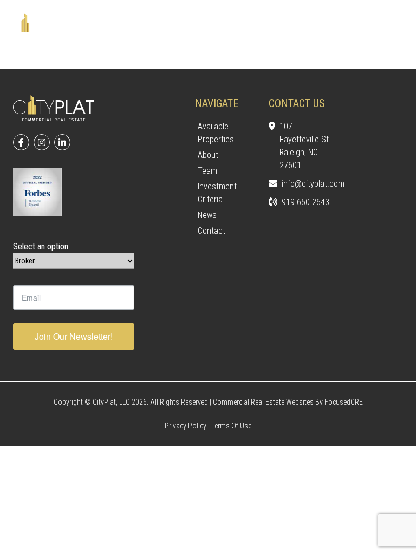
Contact (211, 231)
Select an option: (41, 246)
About (208, 155)
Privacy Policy (185, 425)
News (207, 215)
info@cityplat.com (305, 184)
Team (207, 171)
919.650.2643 (305, 202)
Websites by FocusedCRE (324, 402)
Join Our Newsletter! (74, 336)
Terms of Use (231, 425)
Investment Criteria (217, 193)
